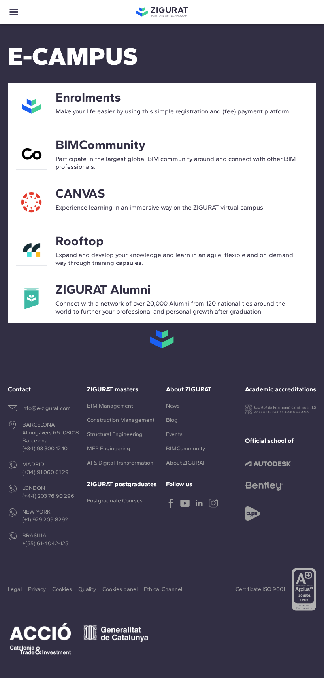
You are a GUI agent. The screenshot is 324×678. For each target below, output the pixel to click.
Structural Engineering (115, 434)
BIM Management (110, 405)
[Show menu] (14, 12)
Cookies (62, 589)
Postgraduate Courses (115, 500)
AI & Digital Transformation (120, 462)
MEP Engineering (108, 448)
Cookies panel (120, 589)
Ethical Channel (163, 589)
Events (174, 434)
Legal (15, 589)
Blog (172, 420)
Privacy (37, 589)
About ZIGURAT (185, 462)
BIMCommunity (185, 448)
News (173, 405)
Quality (87, 589)
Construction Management (120, 420)
